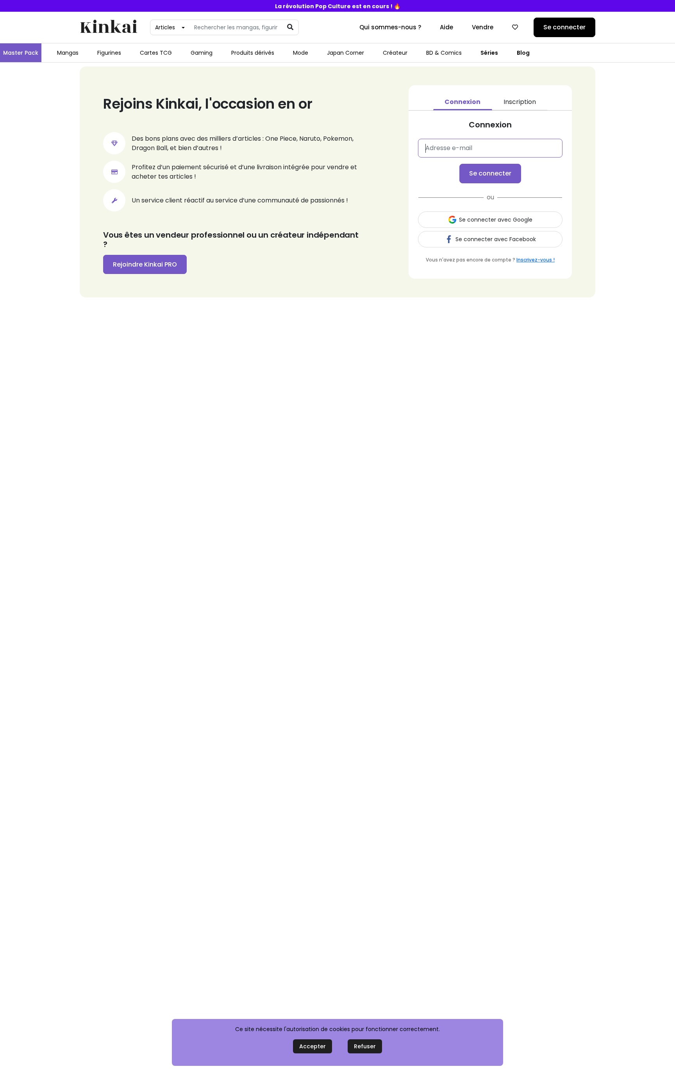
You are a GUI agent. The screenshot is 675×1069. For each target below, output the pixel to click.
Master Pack (20, 53)
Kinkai (109, 27)
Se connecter (564, 27)
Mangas (68, 53)
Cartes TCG (156, 53)
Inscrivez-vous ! (535, 259)
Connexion (462, 101)
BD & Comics (444, 53)
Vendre (482, 27)
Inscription (520, 101)
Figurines (109, 53)
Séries (489, 53)
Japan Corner (345, 53)
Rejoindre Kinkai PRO (145, 264)
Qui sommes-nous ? (390, 27)
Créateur (395, 53)
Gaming (201, 53)
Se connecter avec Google (495, 220)
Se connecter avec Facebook (495, 239)
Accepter (312, 1046)
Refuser (365, 1046)
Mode (300, 53)
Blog (523, 53)
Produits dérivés (252, 53)
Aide (446, 27)
